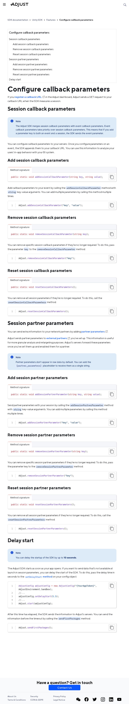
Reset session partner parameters (31, 74)
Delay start (15, 79)
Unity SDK (37, 20)
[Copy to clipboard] (112, 177)
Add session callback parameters (31, 44)
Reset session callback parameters (32, 54)
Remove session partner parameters (32, 69)
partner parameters (93, 331)
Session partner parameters (24, 59)
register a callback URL (28, 96)
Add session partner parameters (30, 64)
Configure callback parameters (76, 20)
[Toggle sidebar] (4, 4)
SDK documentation (18, 20)
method (38, 576)
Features (51, 20)
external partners (56, 338)
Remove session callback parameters (33, 49)
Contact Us (64, 687)
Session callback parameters (24, 39)
